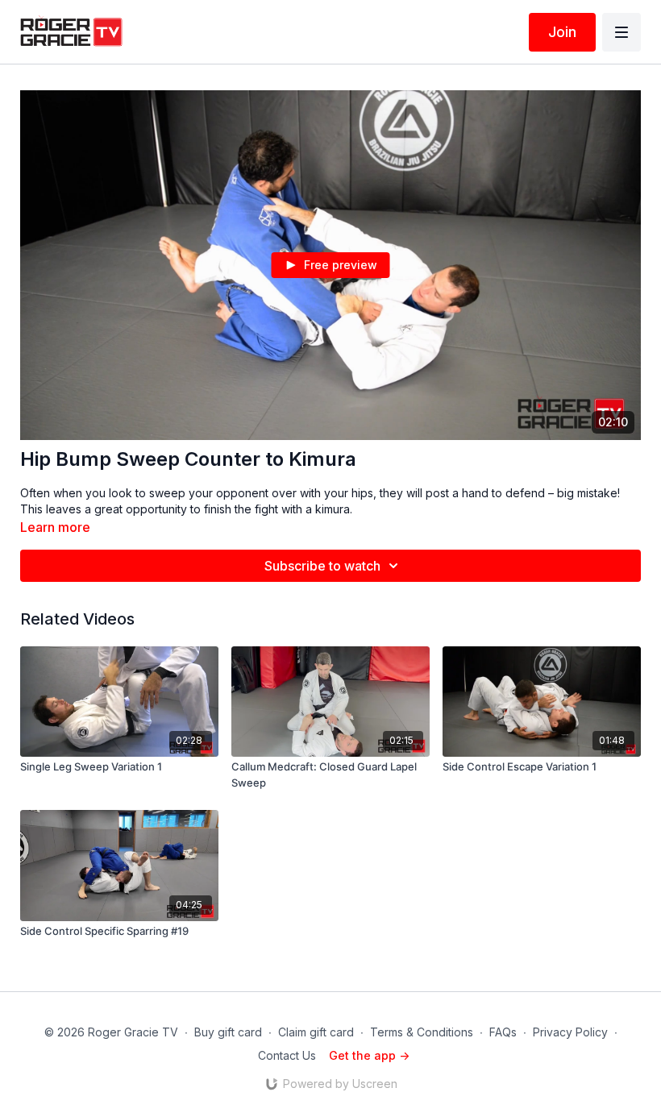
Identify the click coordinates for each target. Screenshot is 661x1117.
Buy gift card (228, 1032)
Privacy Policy (570, 1032)
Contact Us (287, 1055)
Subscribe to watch (322, 566)
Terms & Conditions (421, 1032)
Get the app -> (369, 1055)
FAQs (503, 1032)
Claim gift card (316, 1032)
